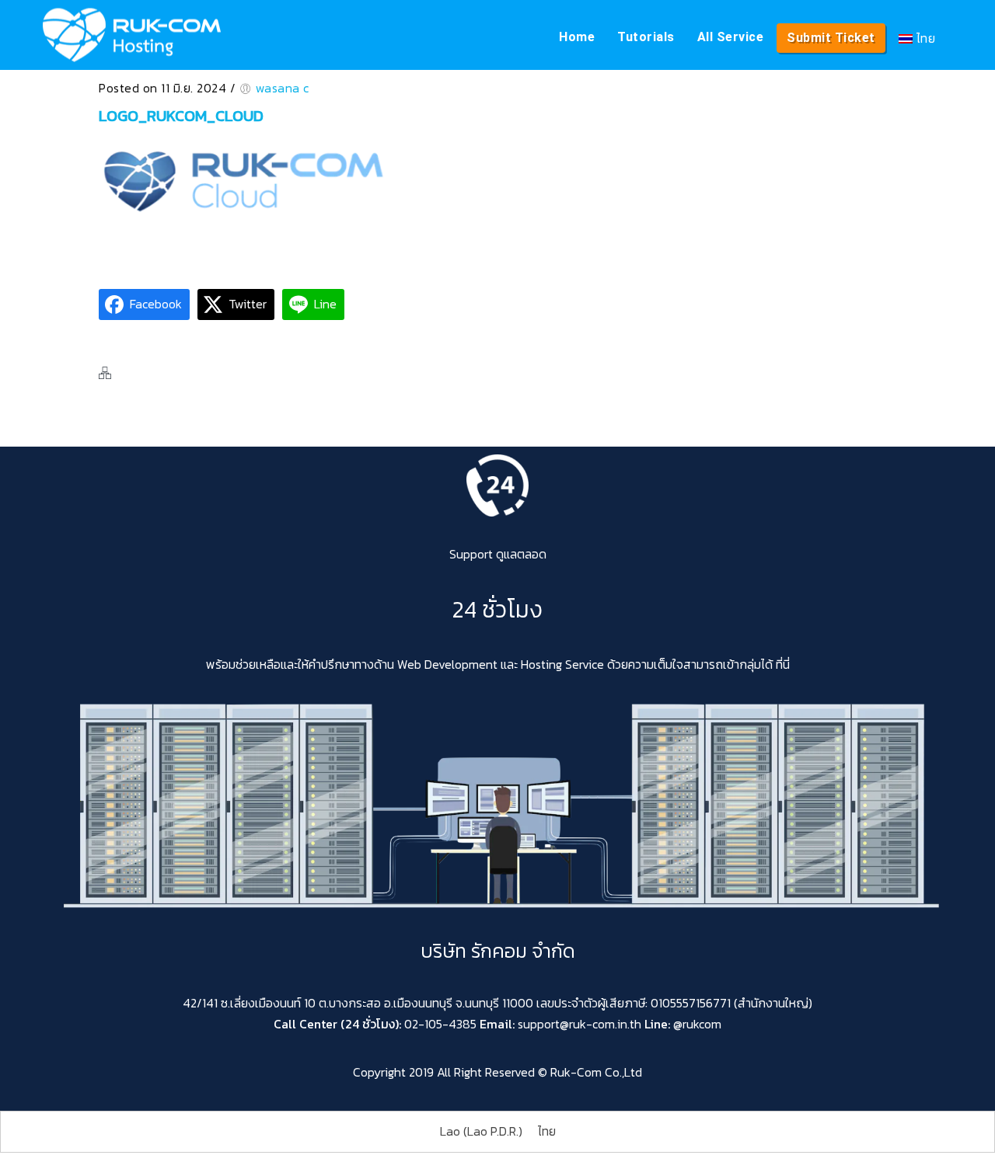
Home (577, 37)
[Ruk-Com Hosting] (132, 35)
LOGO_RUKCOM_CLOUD (181, 115)
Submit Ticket (831, 37)
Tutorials (646, 37)
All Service (730, 37)
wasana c (282, 87)
